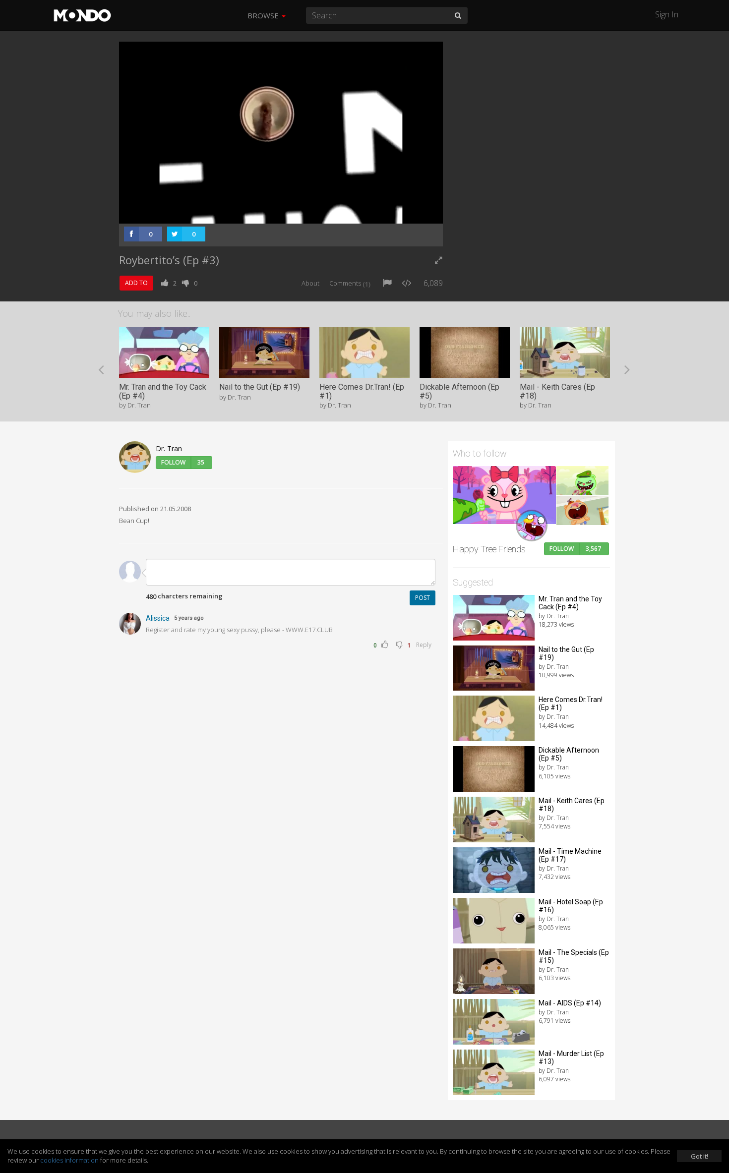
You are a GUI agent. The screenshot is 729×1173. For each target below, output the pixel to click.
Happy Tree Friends (489, 549)
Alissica (158, 618)
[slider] (279, 213)
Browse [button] (264, 15)
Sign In (666, 14)
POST (422, 597)
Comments (349, 283)
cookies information (69, 1160)
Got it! (699, 1156)
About (310, 283)
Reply (423, 645)
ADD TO (136, 283)
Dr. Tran (169, 448)
